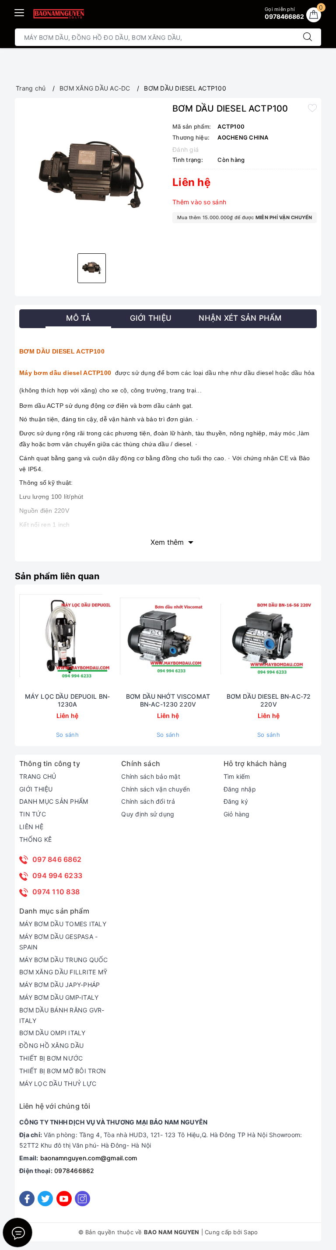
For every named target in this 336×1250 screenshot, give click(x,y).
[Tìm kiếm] (307, 37)
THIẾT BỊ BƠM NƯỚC (51, 1058)
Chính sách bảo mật (150, 776)
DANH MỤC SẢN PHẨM (53, 801)
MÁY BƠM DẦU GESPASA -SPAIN (58, 942)
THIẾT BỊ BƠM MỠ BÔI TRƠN (62, 1071)
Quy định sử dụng (147, 814)
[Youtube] (64, 1198)
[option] (91, 174)
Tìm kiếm (237, 776)
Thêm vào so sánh (199, 202)
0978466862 (74, 1170)
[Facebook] (27, 1198)
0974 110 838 (56, 891)
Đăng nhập (240, 789)
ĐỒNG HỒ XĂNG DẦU (51, 1045)
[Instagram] (82, 1198)
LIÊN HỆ (31, 826)
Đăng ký (236, 801)
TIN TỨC (32, 814)
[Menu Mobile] (19, 12)
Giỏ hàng (237, 814)
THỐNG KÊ (35, 839)
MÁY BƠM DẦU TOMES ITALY (62, 924)
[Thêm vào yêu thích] (312, 107)
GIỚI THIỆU (36, 789)
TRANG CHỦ (37, 776)
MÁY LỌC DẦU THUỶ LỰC (57, 1083)
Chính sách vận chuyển (155, 789)
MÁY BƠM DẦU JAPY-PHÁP (59, 984)
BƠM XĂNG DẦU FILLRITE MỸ (63, 972)
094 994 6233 (57, 875)
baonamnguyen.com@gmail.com (88, 1158)
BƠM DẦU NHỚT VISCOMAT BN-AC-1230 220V (168, 700)
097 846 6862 (56, 859)
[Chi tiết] (26, 640)
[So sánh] (108, 640)
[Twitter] (45, 1198)
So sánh (67, 734)
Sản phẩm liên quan (57, 576)
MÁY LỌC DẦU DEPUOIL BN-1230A (67, 700)
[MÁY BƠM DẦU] (58, 13)
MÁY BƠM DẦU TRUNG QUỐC (63, 959)
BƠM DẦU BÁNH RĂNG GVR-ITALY (62, 1015)
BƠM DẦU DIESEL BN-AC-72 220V (269, 700)
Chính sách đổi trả (148, 801)
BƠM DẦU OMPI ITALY (52, 1032)
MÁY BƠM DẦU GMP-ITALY (58, 997)
